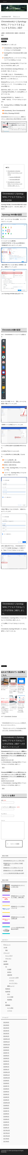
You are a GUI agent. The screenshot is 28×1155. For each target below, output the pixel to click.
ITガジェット (4, 38)
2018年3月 (6, 1122)
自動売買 (9, 975)
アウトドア (6, 953)
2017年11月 (6, 1133)
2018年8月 (6, 1108)
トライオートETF (14, 977)
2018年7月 (6, 1111)
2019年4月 (6, 1094)
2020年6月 (6, 1055)
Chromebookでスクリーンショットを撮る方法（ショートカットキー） (13, 707)
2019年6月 (6, 1089)
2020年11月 (6, 1041)
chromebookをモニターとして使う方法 (4, 688)
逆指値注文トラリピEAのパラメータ (13, 867)
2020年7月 (6, 1053)
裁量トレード (10, 986)
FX (6, 966)
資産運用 (6, 964)
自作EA (9, 972)
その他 (5, 947)
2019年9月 (6, 1080)
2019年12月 (6, 1072)
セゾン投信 (10, 1008)
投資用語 (9, 999)
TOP (7, 16)
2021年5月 (6, 1028)
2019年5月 (6, 1091)
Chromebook (7, 716)
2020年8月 (6, 1050)
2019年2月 (6, 1100)
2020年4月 (6, 1061)
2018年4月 (6, 1119)
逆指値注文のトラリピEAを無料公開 (13, 870)
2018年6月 (6, 1113)
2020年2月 (6, 1066)
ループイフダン (13, 983)
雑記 (6, 950)
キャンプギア (9, 955)
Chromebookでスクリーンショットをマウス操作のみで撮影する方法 (13, 689)
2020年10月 (6, 1044)
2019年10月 (6, 1077)
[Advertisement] (14, 148)
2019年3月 (6, 1097)
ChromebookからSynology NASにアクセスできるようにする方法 (15, 172)
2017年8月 (6, 1141)
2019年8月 (6, 1083)
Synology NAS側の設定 (14, 177)
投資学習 (7, 991)
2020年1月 (6, 1069)
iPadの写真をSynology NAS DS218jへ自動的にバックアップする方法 (21, 689)
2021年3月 (6, 1033)
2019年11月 (6, 1075)
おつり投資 (10, 997)
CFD (8, 994)
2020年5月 (6, 1058)
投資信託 (7, 988)
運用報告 (7, 1005)
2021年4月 (6, 1030)
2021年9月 (6, 1022)
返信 (3, 767)
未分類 (5, 961)
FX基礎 (9, 969)
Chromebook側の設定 (14, 179)
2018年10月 (6, 1102)
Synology (14, 716)
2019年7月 (6, 1086)
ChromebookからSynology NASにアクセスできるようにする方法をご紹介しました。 (15, 183)
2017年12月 (6, 1130)
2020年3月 (6, 1064)
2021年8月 (6, 1025)
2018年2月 (6, 1125)
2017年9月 (6, 1138)
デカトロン (8, 958)
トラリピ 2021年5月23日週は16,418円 (13, 873)
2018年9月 (6, 1105)
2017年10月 (6, 1136)
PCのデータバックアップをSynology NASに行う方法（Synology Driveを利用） (21, 708)
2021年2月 (6, 1036)
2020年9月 (6, 1047)
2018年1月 (6, 1127)
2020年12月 (6, 1039)
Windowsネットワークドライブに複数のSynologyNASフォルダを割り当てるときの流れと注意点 (5, 708)
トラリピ (11, 980)
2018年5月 (6, 1116)
